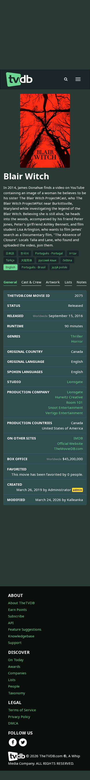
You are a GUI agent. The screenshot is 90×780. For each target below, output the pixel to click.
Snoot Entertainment (65, 407)
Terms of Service (22, 710)
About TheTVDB (21, 602)
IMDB (78, 438)
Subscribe (16, 616)
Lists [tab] (68, 282)
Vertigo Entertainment (64, 412)
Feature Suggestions (24, 629)
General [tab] (10, 282)
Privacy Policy (19, 716)
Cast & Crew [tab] (31, 282)
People (14, 686)
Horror (77, 341)
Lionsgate (75, 381)
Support (14, 642)
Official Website (70, 443)
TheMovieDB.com (68, 448)
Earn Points (17, 609)
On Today (16, 659)
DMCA (13, 723)
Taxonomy (16, 693)
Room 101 (74, 402)
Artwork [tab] (53, 282)
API (11, 622)
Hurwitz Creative (69, 397)
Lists (11, 679)
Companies (17, 673)
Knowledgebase (21, 636)
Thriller (76, 336)
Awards (14, 666)
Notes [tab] (82, 282)
